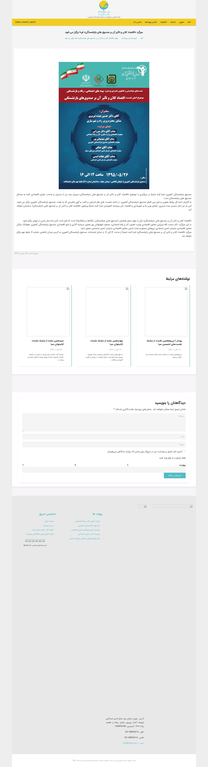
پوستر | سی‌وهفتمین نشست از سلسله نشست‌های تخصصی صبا (164, 342)
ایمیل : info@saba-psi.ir (133, 743)
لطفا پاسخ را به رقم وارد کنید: (172, 458)
